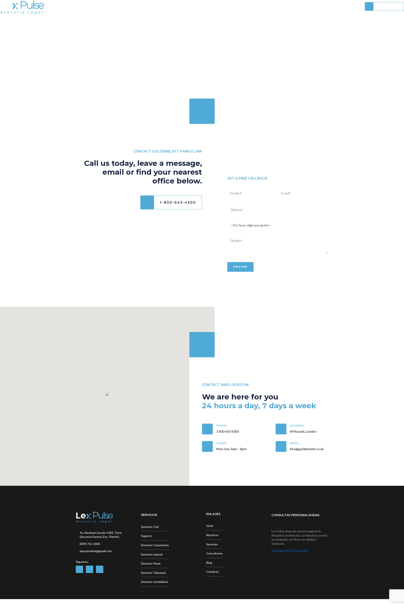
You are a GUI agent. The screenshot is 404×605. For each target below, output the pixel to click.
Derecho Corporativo (155, 545)
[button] (107, 394)
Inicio (213, 6)
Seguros (146, 536)
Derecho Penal (150, 563)
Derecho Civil (149, 527)
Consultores (295, 6)
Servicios (264, 6)
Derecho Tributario (153, 572)
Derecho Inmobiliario (154, 582)
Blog (321, 6)
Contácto (345, 6)
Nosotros (237, 6)
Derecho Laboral (151, 554)
